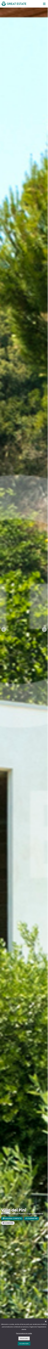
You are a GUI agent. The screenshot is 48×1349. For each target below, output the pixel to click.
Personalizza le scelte (24, 1333)
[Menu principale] (44, 4)
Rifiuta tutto (24, 1338)
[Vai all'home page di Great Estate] (14, 3)
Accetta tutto (24, 1344)
